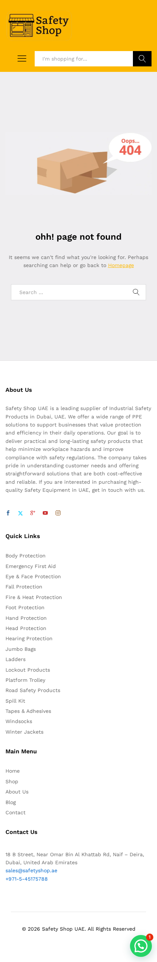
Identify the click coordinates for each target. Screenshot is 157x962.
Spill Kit (15, 701)
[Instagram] (58, 513)
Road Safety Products (32, 690)
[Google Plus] (33, 513)
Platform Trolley (25, 680)
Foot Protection (25, 607)
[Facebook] (8, 513)
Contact (15, 812)
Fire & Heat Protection (33, 597)
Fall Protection (23, 587)
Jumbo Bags (20, 649)
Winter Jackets (24, 732)
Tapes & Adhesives (28, 711)
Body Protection (25, 556)
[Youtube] (45, 513)
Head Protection (25, 628)
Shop (11, 781)
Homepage (121, 265)
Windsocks (18, 721)
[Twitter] (20, 513)
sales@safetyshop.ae (31, 870)
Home (12, 771)
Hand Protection (26, 618)
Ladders (15, 659)
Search (142, 58)
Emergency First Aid (30, 566)
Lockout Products (27, 670)
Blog (10, 802)
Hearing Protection (29, 638)
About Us (16, 792)
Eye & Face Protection (33, 576)
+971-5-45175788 (26, 879)
